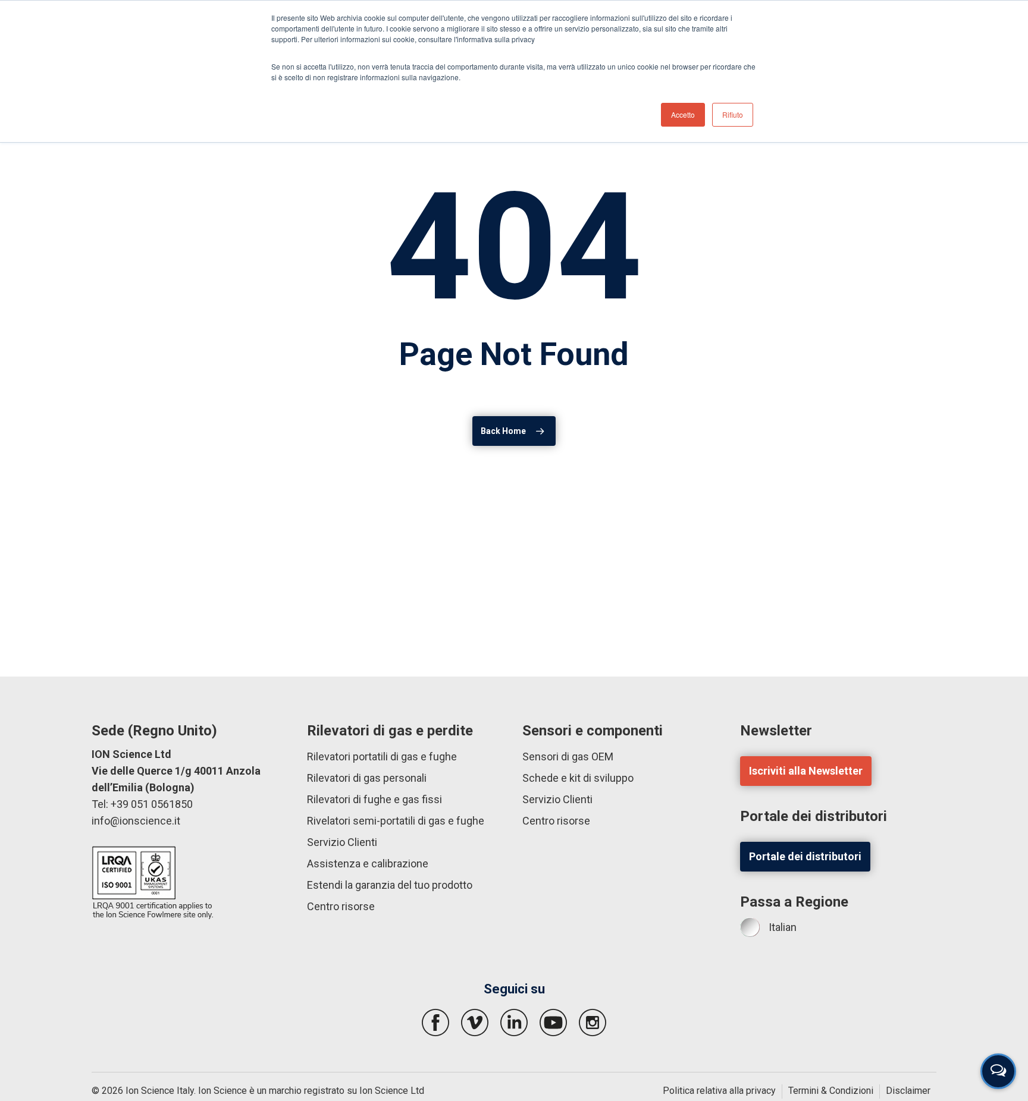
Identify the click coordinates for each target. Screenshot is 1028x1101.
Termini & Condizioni (830, 1090)
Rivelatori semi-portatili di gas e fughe (395, 820)
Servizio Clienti (342, 842)
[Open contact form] (998, 1071)
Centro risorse (341, 906)
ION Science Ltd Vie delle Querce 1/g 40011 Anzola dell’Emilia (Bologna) (176, 771)
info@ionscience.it (136, 820)
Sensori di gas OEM (567, 756)
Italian (783, 927)
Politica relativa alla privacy (719, 1090)
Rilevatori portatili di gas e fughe (382, 756)
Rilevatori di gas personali (367, 778)
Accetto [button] (683, 114)
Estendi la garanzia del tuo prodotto (389, 885)
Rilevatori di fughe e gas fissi (374, 799)
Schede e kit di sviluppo (578, 778)
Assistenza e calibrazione (367, 863)
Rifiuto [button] (732, 114)
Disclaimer (908, 1090)
